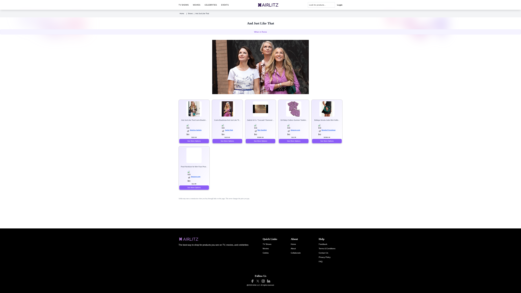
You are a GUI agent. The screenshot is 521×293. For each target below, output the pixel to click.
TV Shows (267, 244)
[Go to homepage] (268, 5)
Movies (266, 248)
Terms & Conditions (327, 248)
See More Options (194, 141)
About (293, 248)
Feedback (323, 244)
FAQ (321, 261)
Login (339, 5)
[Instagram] (263, 281)
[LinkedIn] (268, 281)
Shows (190, 14)
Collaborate (296, 253)
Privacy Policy (325, 257)
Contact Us (323, 253)
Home (182, 14)
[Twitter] (257, 281)
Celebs (266, 253)
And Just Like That (202, 14)
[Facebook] (252, 281)
